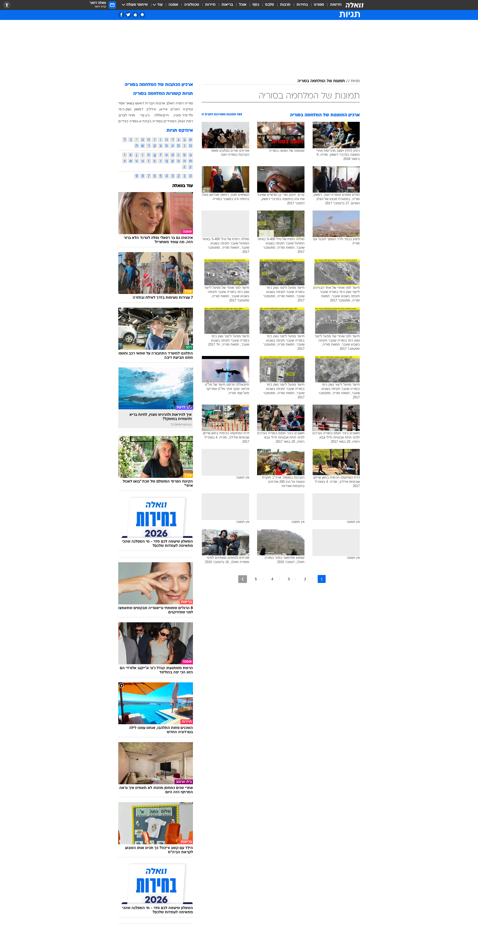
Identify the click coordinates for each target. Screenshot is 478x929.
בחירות (302, 5)
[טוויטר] (128, 15)
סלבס (269, 5)
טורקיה (188, 109)
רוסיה (180, 103)
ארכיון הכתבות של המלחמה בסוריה (159, 85)
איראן (163, 109)
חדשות (336, 5)
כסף (255, 5)
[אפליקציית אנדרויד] (142, 15)
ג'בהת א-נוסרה (140, 121)
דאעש (139, 103)
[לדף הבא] (242, 579)
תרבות (285, 5)
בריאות (227, 5)
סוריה (189, 103)
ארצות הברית (155, 103)
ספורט (319, 5)
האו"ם (175, 109)
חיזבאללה (161, 115)
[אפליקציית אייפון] (135, 15)
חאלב (170, 103)
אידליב (151, 109)
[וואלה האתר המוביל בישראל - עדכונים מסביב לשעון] (354, 4)
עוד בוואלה (182, 186)
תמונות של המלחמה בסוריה (321, 81)
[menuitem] (333, 5)
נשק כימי (124, 109)
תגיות (355, 81)
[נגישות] (7, 5)
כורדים (123, 121)
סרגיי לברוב (126, 115)
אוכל (242, 5)
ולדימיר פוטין (183, 115)
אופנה (173, 5)
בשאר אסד (126, 103)
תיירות (210, 5)
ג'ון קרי (145, 115)
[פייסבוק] (121, 15)
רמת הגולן (185, 121)
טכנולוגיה (191, 5)
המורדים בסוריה (164, 121)
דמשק (138, 109)
